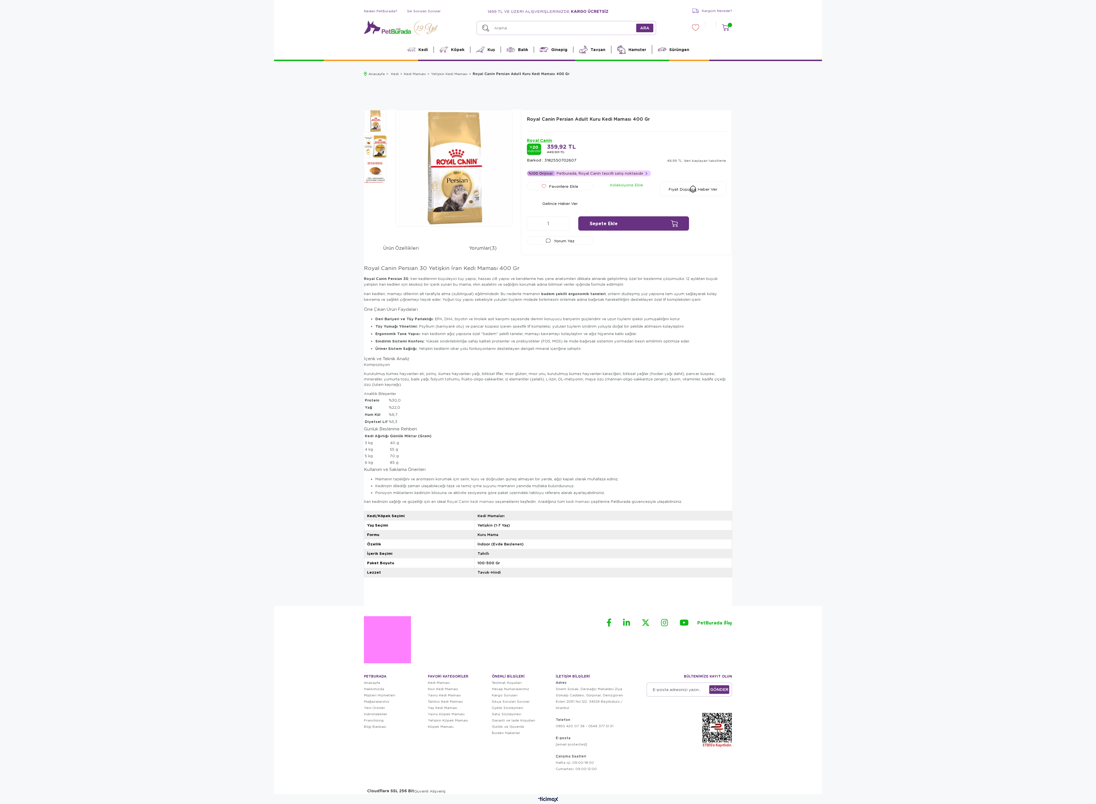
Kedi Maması (439, 682)
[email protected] (571, 744)
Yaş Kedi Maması (442, 708)
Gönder (719, 689)
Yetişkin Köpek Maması (448, 720)
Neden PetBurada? (380, 11)
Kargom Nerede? (717, 11)
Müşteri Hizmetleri (379, 695)
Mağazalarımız (376, 701)
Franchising (374, 720)
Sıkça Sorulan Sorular (511, 701)
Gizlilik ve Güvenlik (508, 726)
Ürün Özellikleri (401, 248)
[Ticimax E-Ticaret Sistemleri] (548, 800)
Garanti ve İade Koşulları (513, 720)
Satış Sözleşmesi (506, 714)
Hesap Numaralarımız (510, 689)
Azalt (534, 223)
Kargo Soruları (504, 695)
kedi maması (578, 501)
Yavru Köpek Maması (446, 714)
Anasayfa (372, 682)
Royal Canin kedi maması (470, 501)
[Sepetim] (725, 27)
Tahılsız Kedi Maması (445, 701)
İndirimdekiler (375, 714)
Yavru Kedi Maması (444, 695)
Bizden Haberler (506, 733)
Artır (562, 223)
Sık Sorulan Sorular (424, 11)
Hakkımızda (374, 689)
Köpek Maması (441, 726)
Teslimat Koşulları (507, 682)
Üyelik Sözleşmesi (507, 708)
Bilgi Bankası (375, 726)
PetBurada (714, 623)
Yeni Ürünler (374, 708)
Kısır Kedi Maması (443, 689)
